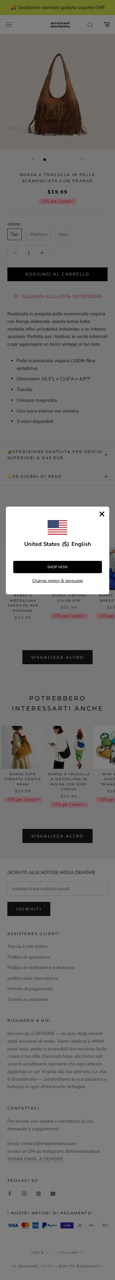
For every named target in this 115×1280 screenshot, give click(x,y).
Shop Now (57, 567)
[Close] (101, 514)
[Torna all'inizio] (103, 954)
